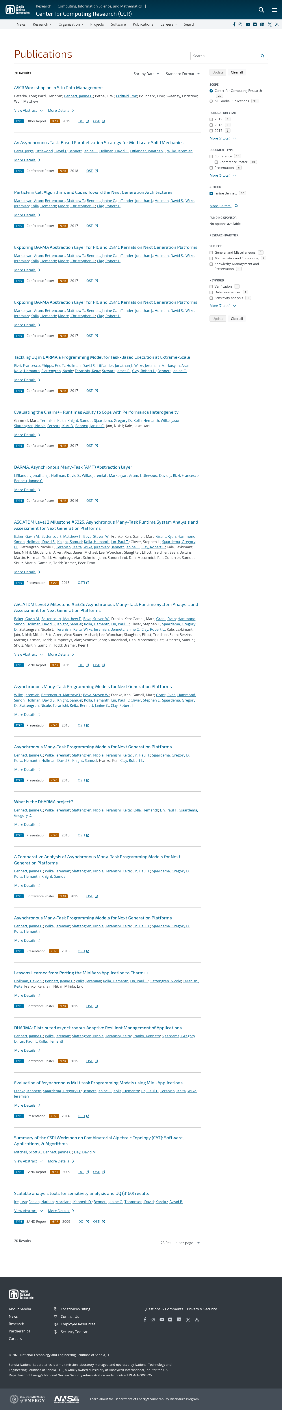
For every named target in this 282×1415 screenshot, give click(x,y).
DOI (81, 121)
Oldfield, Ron (126, 96)
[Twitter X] (270, 24)
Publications (143, 24)
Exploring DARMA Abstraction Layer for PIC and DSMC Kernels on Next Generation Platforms (105, 247)
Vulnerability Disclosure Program (174, 1399)
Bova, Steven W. (96, 536)
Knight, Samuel (79, 420)
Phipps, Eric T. (53, 365)
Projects (97, 24)
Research (43, 6)
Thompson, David (139, 1201)
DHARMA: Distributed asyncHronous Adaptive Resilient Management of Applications (98, 1027)
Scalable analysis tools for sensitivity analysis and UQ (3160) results (81, 1193)
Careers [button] (166, 24)
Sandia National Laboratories (30, 1364)
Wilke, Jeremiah (180, 151)
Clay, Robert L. (109, 206)
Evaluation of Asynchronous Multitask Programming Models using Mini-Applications (98, 1082)
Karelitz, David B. (169, 1201)
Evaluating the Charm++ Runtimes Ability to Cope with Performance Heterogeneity (96, 412)
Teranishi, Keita (87, 370)
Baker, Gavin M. (27, 536)
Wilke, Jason (170, 420)
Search (189, 24)
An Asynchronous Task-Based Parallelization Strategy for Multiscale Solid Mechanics (99, 142)
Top (269, 1409)
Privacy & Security (202, 1309)
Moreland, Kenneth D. (74, 1201)
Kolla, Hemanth (43, 206)
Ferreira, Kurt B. (60, 425)
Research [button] (40, 24)
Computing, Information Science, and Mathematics (100, 6)
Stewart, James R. (116, 370)
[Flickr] (255, 24)
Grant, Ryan (166, 536)
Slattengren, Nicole (57, 370)
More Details (59, 110)
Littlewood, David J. (51, 151)
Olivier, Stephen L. (145, 700)
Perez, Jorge (24, 151)
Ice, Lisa (20, 1201)
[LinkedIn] (263, 24)
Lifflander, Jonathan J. (147, 151)
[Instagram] (241, 24)
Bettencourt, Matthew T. (65, 200)
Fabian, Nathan (41, 1201)
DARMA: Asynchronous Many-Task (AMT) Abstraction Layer (73, 467)
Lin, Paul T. (120, 541)
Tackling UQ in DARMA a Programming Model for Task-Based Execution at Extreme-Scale (102, 357)
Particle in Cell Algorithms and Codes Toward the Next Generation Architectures (93, 192)
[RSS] (277, 24)
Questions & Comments (163, 1309)
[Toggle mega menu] (274, 10)
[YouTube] (248, 24)
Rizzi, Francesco (27, 365)
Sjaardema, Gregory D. (113, 420)
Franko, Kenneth (146, 1036)
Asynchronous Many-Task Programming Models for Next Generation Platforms (93, 686)
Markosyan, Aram (28, 200)
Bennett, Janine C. (78, 96)
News (21, 24)
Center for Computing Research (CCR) (84, 13)
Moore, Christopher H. (76, 206)
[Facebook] (234, 24)
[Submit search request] (262, 56)
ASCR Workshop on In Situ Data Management (58, 87)
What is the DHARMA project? (43, 801)
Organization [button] (69, 24)
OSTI (96, 121)
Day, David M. (85, 1152)
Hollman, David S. (113, 151)
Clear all (238, 72)
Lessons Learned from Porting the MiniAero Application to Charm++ (81, 972)
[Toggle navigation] (8, 24)
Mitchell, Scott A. (27, 1152)
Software (118, 24)
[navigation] (146, 73)
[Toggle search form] (261, 10)
